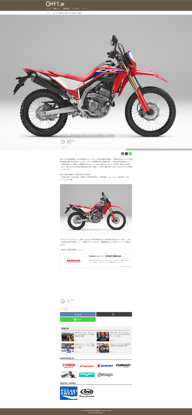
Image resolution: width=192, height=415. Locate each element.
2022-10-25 (70, 141)
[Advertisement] (75, 282)
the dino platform (98, 412)
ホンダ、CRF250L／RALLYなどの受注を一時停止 (87, 135)
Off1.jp (69, 142)
